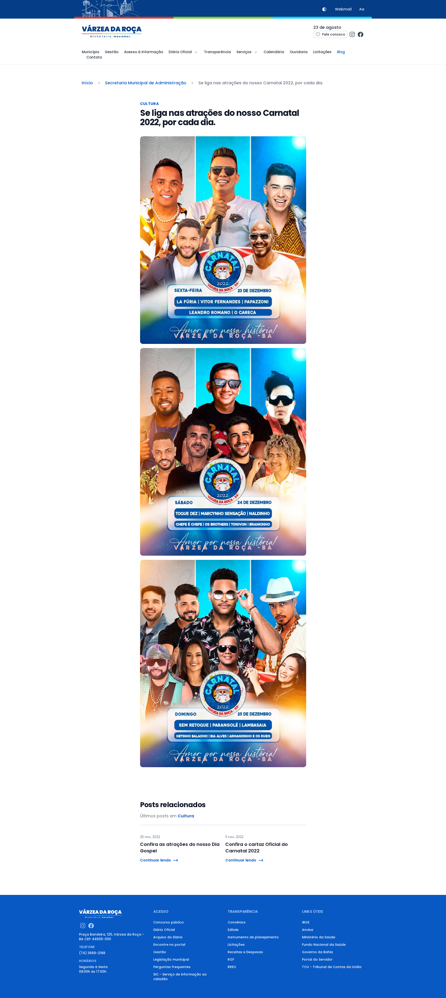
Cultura (149, 103)
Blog (341, 51)
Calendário (274, 51)
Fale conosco (333, 34)
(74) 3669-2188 (92, 953)
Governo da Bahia (317, 952)
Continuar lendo (155, 860)
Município (90, 51)
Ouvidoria (299, 51)
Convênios (237, 922)
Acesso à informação (143, 51)
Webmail (343, 9)
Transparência (217, 51)
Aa (361, 9)
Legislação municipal (171, 959)
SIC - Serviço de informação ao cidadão (180, 976)
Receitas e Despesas (245, 952)
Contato (94, 57)
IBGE (305, 922)
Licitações (322, 51)
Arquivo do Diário (168, 937)
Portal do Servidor (317, 959)
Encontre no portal (169, 944)
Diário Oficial (164, 929)
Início (87, 83)
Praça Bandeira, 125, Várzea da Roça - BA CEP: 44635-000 (111, 936)
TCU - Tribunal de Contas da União (332, 967)
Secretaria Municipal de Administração (145, 83)
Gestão (111, 51)
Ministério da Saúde (318, 937)
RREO (232, 967)
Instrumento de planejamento (253, 937)
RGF (231, 959)
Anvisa (307, 929)
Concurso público (168, 922)
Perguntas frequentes (171, 967)
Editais (233, 929)
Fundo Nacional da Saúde (324, 944)
